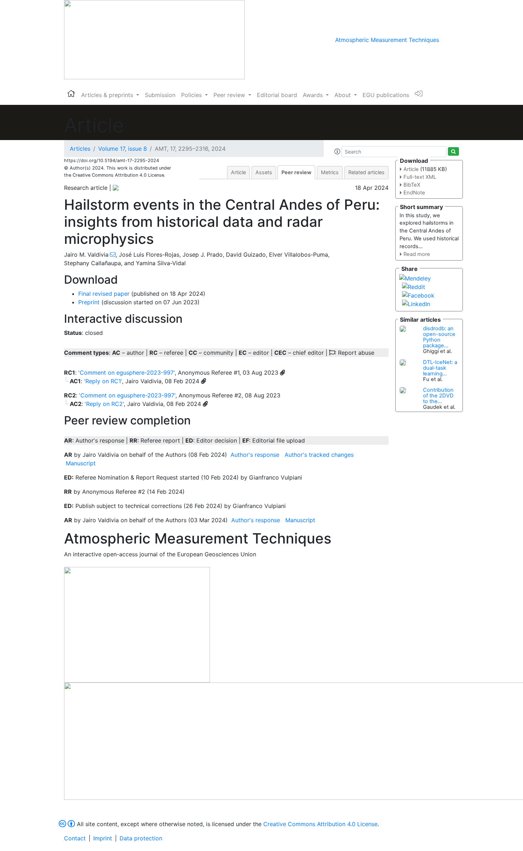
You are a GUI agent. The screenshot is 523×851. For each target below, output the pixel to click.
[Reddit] (413, 286)
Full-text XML (419, 177)
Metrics (330, 172)
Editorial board (277, 94)
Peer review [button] (230, 94)
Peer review (296, 172)
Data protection (141, 838)
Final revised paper (104, 293)
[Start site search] (453, 151)
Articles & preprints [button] (108, 94)
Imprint (102, 838)
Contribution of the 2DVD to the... (438, 396)
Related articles (366, 172)
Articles (80, 148)
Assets (263, 172)
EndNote (414, 192)
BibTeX (411, 185)
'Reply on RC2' (104, 403)
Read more (416, 254)
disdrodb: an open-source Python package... (439, 337)
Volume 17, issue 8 (122, 148)
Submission (160, 94)
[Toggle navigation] (449, 40)
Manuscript (81, 463)
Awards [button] (313, 94)
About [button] (343, 94)
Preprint (89, 302)
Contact (75, 838)
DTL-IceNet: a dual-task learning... (440, 368)
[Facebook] (418, 294)
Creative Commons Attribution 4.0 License (320, 824)
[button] (337, 151)
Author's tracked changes (319, 454)
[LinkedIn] (416, 303)
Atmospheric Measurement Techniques (387, 39)
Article (238, 172)
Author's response (255, 454)
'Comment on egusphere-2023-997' (126, 372)
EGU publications (386, 94)
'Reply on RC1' (103, 381)
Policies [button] (192, 94)
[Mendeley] (415, 277)
